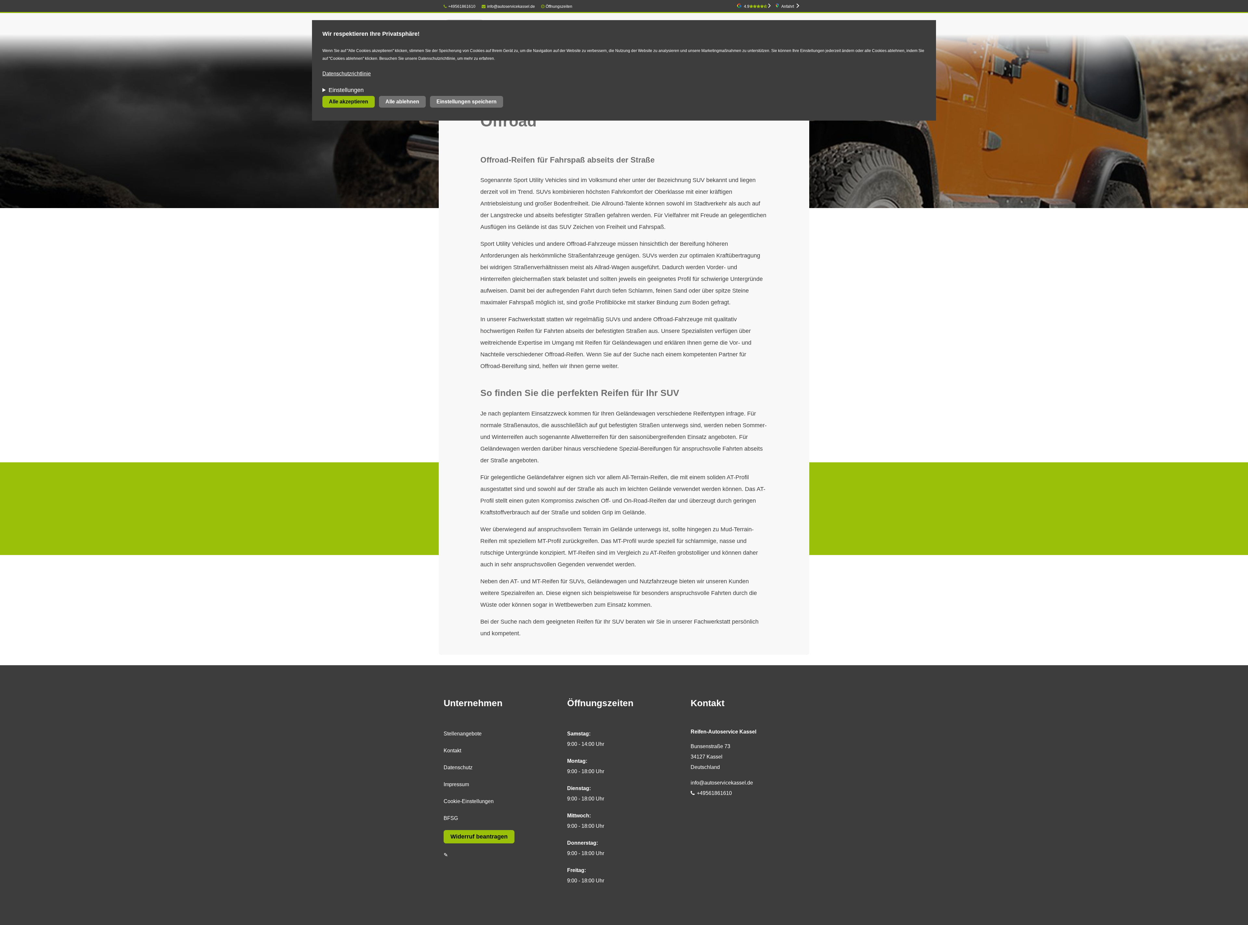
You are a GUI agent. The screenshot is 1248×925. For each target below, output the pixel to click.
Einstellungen (346, 90)
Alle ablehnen (402, 101)
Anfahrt (787, 6)
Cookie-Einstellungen (469, 801)
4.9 (746, 6)
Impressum (456, 784)
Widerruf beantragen (479, 836)
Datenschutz (458, 767)
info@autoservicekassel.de (511, 6)
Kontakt (452, 750)
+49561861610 (461, 6)
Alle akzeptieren (348, 101)
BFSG (451, 818)
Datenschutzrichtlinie (346, 73)
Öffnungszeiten (559, 6)
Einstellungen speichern (466, 101)
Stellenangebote (463, 733)
